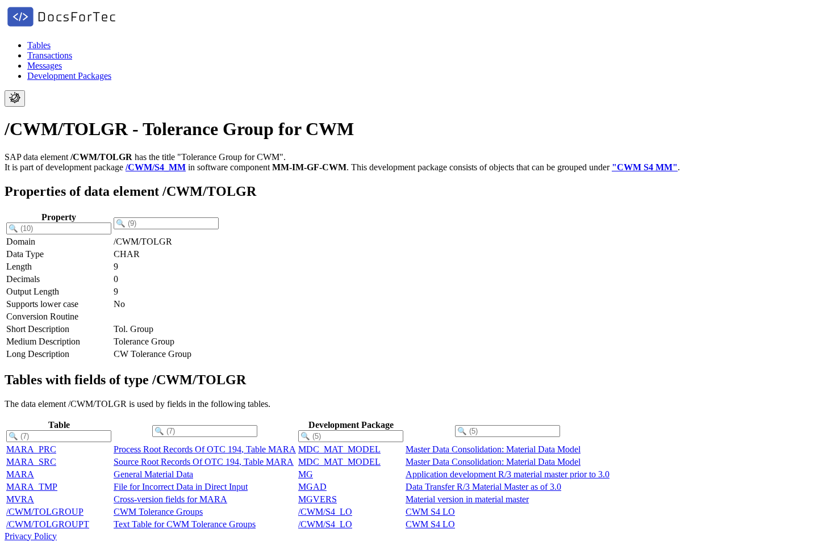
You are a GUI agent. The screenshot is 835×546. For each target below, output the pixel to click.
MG (305, 474)
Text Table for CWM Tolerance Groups (185, 524)
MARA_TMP (31, 487)
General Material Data (153, 474)
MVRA (20, 499)
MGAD (312, 487)
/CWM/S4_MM (156, 167)
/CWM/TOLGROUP (45, 511)
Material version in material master (467, 499)
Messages (44, 65)
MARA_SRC (31, 462)
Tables (39, 45)
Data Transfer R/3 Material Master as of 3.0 (483, 487)
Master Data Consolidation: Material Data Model (493, 449)
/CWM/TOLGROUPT (47, 524)
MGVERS (317, 499)
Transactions (49, 55)
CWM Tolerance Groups (158, 511)
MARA (20, 474)
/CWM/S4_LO (325, 511)
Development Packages (69, 76)
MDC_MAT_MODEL (339, 449)
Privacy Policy (31, 536)
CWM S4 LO (430, 511)
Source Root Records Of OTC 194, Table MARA (204, 462)
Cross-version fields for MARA (170, 499)
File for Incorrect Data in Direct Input (181, 487)
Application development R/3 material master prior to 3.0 (507, 474)
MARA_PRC (31, 449)
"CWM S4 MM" (645, 167)
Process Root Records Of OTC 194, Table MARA (205, 449)
